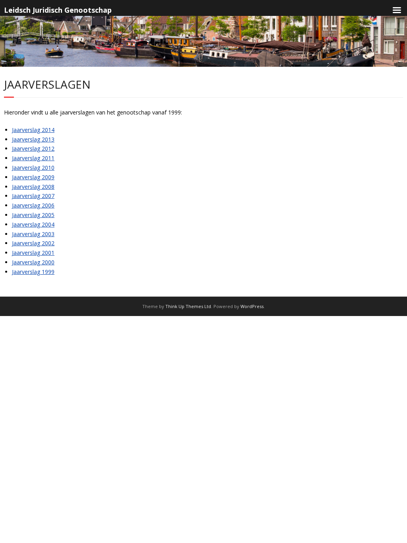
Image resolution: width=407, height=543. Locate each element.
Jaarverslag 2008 (33, 186)
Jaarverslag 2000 (33, 262)
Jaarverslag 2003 (33, 234)
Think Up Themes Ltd (188, 306)
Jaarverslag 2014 (33, 130)
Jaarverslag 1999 (33, 271)
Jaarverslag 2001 (33, 252)
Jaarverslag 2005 (33, 215)
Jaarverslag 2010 (33, 167)
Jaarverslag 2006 (33, 205)
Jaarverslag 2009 (33, 177)
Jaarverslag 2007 (33, 196)
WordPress (252, 306)
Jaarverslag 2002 (33, 243)
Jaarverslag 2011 (33, 158)
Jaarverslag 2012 (33, 148)
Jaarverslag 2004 (33, 224)
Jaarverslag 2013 (33, 139)
